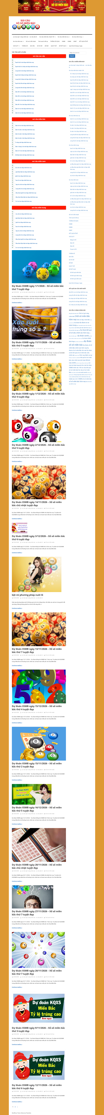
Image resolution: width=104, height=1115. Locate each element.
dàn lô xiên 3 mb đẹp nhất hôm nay (25, 134)
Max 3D (72, 243)
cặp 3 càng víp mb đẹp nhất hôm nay (80, 89)
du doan (76, 322)
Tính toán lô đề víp (43, 41)
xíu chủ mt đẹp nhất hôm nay (77, 175)
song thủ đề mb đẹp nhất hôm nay (24, 87)
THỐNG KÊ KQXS (54, 41)
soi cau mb (84, 360)
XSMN (69, 41)
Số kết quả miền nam (75, 278)
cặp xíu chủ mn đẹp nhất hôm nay (79, 186)
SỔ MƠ (46, 46)
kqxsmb (78, 357)
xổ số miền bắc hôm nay (77, 381)
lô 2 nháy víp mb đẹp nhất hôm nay (79, 73)
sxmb (85, 372)
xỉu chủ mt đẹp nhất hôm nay (24, 214)
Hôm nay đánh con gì (85, 355)
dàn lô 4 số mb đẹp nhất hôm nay (24, 108)
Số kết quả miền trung (76, 275)
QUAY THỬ (54, 46)
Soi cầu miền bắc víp (63, 37)
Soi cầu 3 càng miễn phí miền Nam (82, 363)
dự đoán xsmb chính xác (78, 338)
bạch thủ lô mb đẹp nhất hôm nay (24, 62)
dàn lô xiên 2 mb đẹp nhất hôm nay (25, 129)
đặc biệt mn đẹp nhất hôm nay (78, 189)
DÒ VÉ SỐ (39, 46)
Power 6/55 (73, 249)
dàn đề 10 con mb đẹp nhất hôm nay (80, 102)
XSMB (63, 41)
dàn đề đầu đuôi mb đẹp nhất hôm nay (80, 105)
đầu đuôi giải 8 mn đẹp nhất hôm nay (26, 193)
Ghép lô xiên (77, 355)
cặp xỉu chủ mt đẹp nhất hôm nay (25, 230)
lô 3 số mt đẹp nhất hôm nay (23, 247)
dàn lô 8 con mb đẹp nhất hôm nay (79, 122)
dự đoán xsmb (83, 336)
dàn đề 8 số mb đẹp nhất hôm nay (24, 100)
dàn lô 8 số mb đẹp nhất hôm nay (24, 125)
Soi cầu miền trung (77, 37)
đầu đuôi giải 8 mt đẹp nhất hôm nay (26, 239)
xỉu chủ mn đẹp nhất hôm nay (23, 167)
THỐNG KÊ (25, 46)
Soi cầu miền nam (17, 41)
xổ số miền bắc (87, 379)
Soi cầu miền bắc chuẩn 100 (46, 37)
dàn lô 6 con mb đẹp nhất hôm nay (79, 119)
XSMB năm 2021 (73, 379)
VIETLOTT (15, 46)
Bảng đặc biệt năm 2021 (74, 313)
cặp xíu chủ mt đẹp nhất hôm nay (79, 151)
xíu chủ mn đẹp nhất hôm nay (78, 207)
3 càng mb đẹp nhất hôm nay (23, 142)
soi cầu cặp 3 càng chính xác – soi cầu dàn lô (25, 37)
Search (72, 56)
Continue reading (16, 302)
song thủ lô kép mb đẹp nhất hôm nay (25, 79)
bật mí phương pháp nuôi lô (27, 594)
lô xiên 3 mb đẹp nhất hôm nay (78, 128)
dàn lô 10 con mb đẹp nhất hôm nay (79, 108)
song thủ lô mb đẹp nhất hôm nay (24, 71)
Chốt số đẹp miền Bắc (83, 320)
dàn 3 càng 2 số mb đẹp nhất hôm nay (25, 146)
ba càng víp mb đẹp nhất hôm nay (79, 77)
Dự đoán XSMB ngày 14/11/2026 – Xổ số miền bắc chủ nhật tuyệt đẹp (37, 504)
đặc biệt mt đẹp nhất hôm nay (78, 154)
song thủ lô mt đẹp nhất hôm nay (25, 235)
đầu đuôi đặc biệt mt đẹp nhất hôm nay (26, 243)
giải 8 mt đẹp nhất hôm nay (23, 222)
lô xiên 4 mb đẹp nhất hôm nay (78, 131)
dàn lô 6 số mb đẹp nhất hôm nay (24, 113)
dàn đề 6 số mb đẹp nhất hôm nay (24, 96)
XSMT (75, 41)
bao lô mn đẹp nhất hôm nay (23, 180)
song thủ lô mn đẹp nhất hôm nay (25, 188)
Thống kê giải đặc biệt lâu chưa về (81, 374)
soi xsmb (80, 372)
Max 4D (72, 246)
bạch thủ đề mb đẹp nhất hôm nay (24, 83)
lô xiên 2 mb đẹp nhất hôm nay (78, 125)
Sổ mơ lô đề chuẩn (31, 41)
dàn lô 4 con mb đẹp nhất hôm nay (79, 111)
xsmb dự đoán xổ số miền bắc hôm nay (81, 376)
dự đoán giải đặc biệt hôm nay (82, 327)
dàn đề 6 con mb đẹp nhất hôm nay (79, 95)
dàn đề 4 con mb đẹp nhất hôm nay (79, 92)
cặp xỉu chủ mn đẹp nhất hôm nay (25, 184)
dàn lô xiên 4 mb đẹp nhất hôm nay (25, 138)
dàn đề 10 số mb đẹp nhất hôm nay (25, 104)
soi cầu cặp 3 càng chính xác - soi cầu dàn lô (32, 292)
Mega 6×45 (73, 240)
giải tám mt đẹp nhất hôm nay (78, 157)
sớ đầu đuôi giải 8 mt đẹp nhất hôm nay (80, 164)
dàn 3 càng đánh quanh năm (82, 325)
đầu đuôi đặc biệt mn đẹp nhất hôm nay (27, 197)
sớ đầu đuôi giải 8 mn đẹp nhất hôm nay (80, 199)
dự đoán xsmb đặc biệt (79, 341)
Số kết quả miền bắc (75, 272)
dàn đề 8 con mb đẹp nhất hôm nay (79, 99)
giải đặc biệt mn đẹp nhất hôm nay (25, 172)
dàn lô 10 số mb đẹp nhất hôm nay (24, 150)
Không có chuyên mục (73, 357)
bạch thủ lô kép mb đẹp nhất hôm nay (25, 75)
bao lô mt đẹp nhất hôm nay (23, 226)
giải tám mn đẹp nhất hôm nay (78, 192)
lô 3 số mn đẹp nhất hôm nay (24, 201)
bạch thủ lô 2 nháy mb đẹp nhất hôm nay (26, 66)
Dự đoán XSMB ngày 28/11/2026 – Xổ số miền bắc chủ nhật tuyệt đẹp (37, 866)
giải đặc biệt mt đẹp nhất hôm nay (25, 218)
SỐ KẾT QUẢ (62, 46)
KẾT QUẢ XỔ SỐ (83, 41)
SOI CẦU (32, 46)
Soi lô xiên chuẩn (75, 372)
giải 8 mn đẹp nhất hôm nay (23, 176)
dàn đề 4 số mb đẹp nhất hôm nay (24, 92)
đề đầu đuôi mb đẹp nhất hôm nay (24, 155)
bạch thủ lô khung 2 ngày (75, 46)
